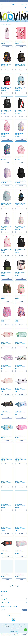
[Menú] (1, 4)
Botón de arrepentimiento (14, 628)
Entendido (24, 634)
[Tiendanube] (14, 631)
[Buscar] (25, 8)
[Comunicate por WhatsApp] (25, 629)
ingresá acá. (23, 626)
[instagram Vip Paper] (2, 595)
